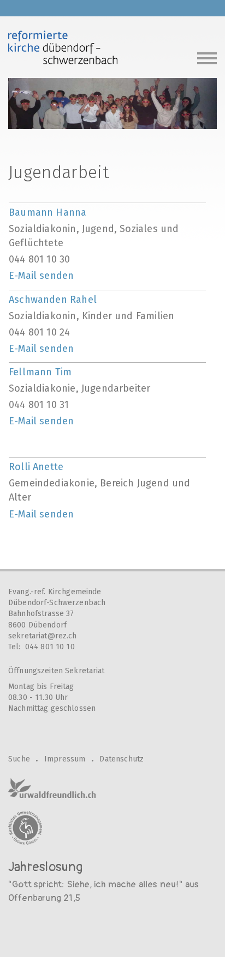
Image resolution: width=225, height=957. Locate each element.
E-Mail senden (41, 276)
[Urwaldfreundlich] (52, 788)
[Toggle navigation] (207, 57)
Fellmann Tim (40, 372)
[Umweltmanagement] (25, 828)
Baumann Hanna (47, 212)
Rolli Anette (36, 467)
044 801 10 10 (50, 646)
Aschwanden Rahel (53, 300)
